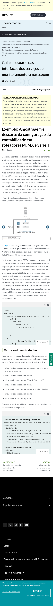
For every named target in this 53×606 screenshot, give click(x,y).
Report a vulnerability (14, 573)
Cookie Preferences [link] (13, 579)
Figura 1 (8, 245)
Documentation (11, 23)
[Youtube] (26, 525)
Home (4, 42)
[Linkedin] (21, 525)
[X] (10, 525)
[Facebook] (5, 525)
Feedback (8, 566)
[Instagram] (16, 525)
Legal (6, 546)
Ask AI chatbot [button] (28, 2)
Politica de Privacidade (11, 592)
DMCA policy (10, 552)
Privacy (7, 539)
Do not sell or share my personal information (26, 559)
